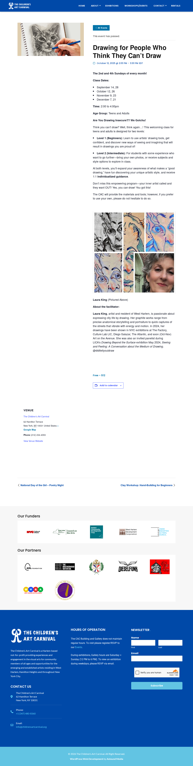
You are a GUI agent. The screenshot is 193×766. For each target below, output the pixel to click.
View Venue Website (33, 440)
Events (78, 647)
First (133, 647)
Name (136, 637)
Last (160, 647)
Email (135, 653)
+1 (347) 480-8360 (26, 713)
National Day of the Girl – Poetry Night (42, 485)
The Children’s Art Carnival (36, 416)
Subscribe (157, 685)
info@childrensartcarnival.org (31, 726)
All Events (102, 27)
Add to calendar (109, 385)
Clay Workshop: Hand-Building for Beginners (147, 485)
